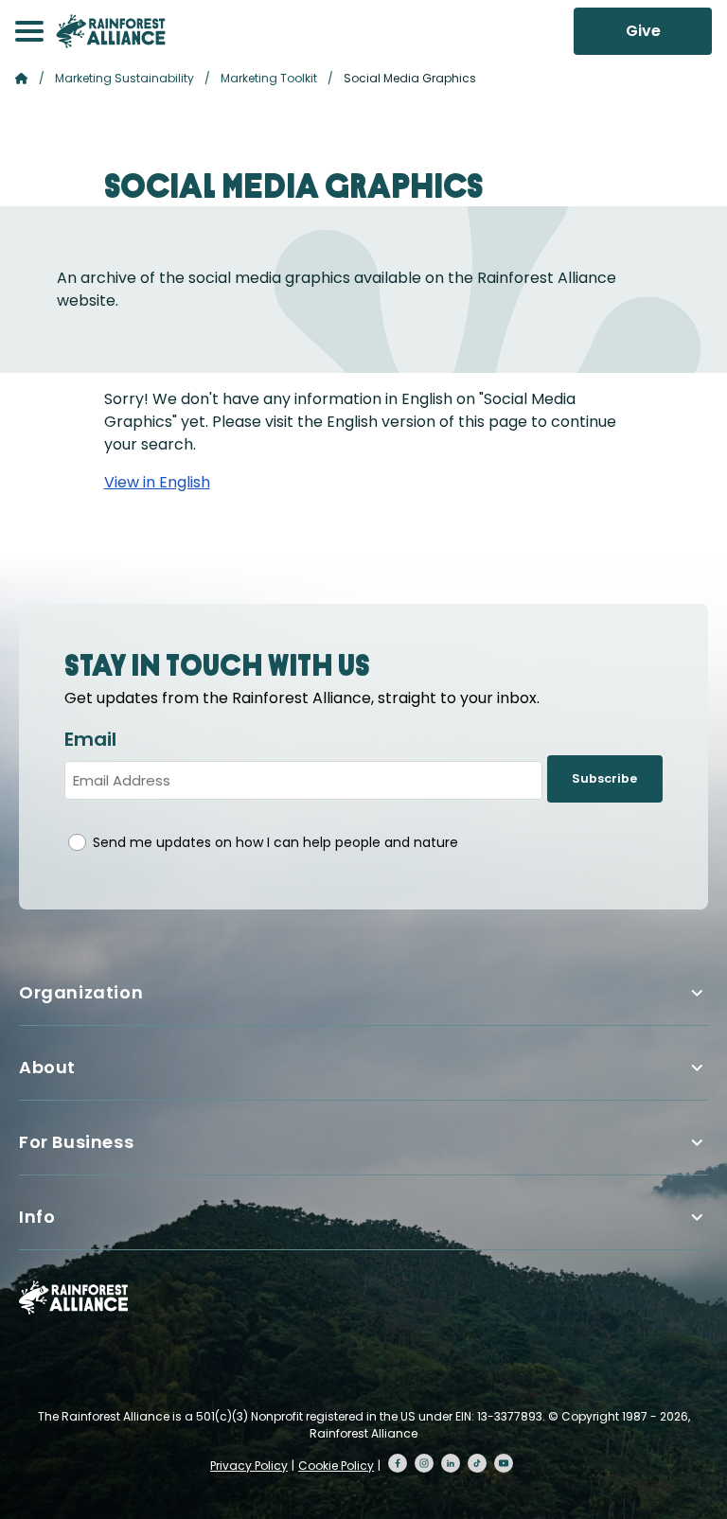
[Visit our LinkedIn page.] (450, 1463)
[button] (29, 31)
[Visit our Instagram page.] (424, 1463)
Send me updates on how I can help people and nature (275, 842)
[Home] (111, 31)
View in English (157, 482)
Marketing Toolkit (269, 78)
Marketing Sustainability (124, 78)
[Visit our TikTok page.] (477, 1463)
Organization (81, 992)
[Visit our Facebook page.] (397, 1463)
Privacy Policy (249, 1465)
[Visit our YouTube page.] (503, 1463)
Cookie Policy (336, 1465)
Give (643, 31)
